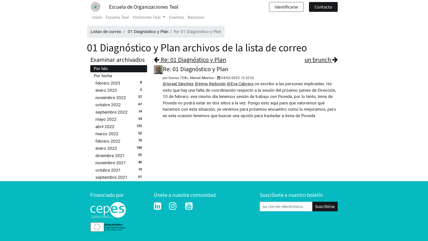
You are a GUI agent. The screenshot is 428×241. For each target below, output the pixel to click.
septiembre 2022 (118, 112)
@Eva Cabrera (240, 83)
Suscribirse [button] (325, 206)
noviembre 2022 (118, 97)
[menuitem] (97, 17)
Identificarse (286, 7)
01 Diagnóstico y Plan (148, 31)
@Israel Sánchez (178, 83)
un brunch (318, 59)
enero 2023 (118, 90)
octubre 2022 (118, 104)
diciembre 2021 (118, 155)
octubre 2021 (118, 170)
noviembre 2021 (118, 162)
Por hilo (101, 68)
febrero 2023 (118, 83)
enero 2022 (118, 148)
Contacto (323, 7)
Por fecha (103, 75)
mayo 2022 (118, 119)
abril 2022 (118, 126)
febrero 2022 (118, 141)
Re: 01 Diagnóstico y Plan (192, 60)
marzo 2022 (118, 133)
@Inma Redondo (210, 83)
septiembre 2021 (118, 177)
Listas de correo (106, 31)
